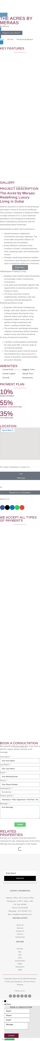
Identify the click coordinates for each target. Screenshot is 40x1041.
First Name (5, 757)
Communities (20, 961)
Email (2, 772)
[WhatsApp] (5, 1039)
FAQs (20, 970)
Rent (20, 958)
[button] (20, 267)
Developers (20, 967)
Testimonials (20, 937)
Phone (3, 780)
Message (4, 803)
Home (2, 39)
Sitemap (20, 984)
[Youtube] (14, 996)
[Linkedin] (25, 996)
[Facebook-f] (10, 996)
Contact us (20, 931)
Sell (20, 955)
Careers (20, 934)
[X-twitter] (18, 996)
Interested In (5, 788)
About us (20, 925)
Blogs (20, 964)
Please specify (6, 796)
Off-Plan (10, 39)
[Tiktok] (29, 996)
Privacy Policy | (30, 981)
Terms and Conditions (13, 981)
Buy (20, 952)
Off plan (20, 949)
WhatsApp (10, 1039)
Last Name (5, 765)
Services (20, 928)
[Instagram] (22, 996)
